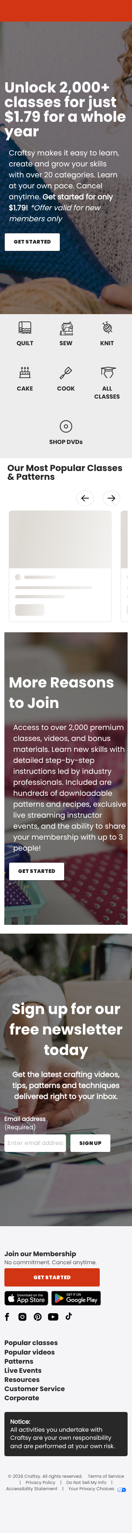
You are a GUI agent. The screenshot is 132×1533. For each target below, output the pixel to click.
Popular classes (31, 1343)
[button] (85, 498)
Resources (22, 1380)
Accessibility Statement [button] (31, 1489)
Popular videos (29, 1352)
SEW (65, 343)
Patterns (18, 1361)
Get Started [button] (52, 1277)
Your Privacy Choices (91, 1489)
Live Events (23, 1370)
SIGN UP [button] (90, 1143)
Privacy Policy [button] (40, 1483)
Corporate (21, 1398)
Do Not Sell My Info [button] (86, 1483)
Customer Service (34, 1389)
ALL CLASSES (107, 392)
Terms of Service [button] (106, 1477)
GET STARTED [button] (32, 241)
